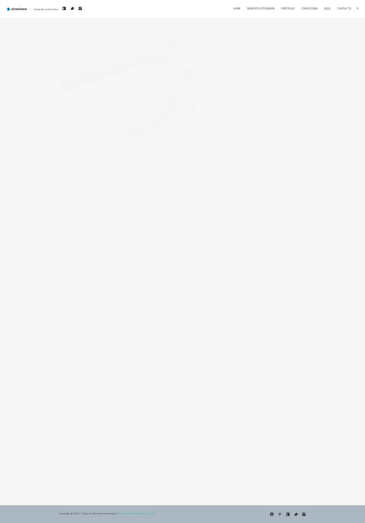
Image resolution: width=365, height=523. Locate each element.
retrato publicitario (287, 464)
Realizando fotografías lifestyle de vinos (282, 191)
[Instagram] (80, 8)
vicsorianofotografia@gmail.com (280, 89)
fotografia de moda (291, 312)
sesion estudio (270, 472)
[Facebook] (64, 8)
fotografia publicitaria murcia (279, 335)
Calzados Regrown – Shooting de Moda (123, 161)
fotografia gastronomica (276, 320)
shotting (290, 472)
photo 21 (286, 434)
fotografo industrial (273, 358)
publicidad (268, 457)
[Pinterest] (280, 514)
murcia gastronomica (274, 426)
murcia (266, 418)
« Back (65, 166)
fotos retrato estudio (274, 396)
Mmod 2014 (286, 403)
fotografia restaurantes (275, 342)
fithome (266, 304)
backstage (283, 259)
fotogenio (283, 304)
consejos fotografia (290, 289)
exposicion (287, 297)
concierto (267, 289)
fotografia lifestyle (273, 327)
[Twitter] (72, 8)
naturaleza (268, 434)
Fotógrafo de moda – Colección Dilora (283, 234)
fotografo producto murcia (277, 365)
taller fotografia (292, 479)
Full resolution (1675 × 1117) (167, 161)
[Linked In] (272, 514)
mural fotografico (285, 411)
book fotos (268, 274)
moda (265, 411)
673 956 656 (280, 79)
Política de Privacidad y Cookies (137, 513)
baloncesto (268, 266)
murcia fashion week (288, 418)
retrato (266, 464)
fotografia (268, 312)
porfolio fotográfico (274, 449)
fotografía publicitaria (274, 380)
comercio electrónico (274, 281)
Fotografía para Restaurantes (281, 225)
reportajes (286, 457)
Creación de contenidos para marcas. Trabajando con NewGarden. (281, 215)
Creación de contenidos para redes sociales (281, 202)
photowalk (268, 441)
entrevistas (268, 297)
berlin (285, 266)
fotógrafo (267, 403)
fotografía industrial (273, 373)
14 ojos (266, 259)
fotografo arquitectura (275, 350)
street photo (269, 479)
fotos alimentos (271, 388)
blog (297, 266)
